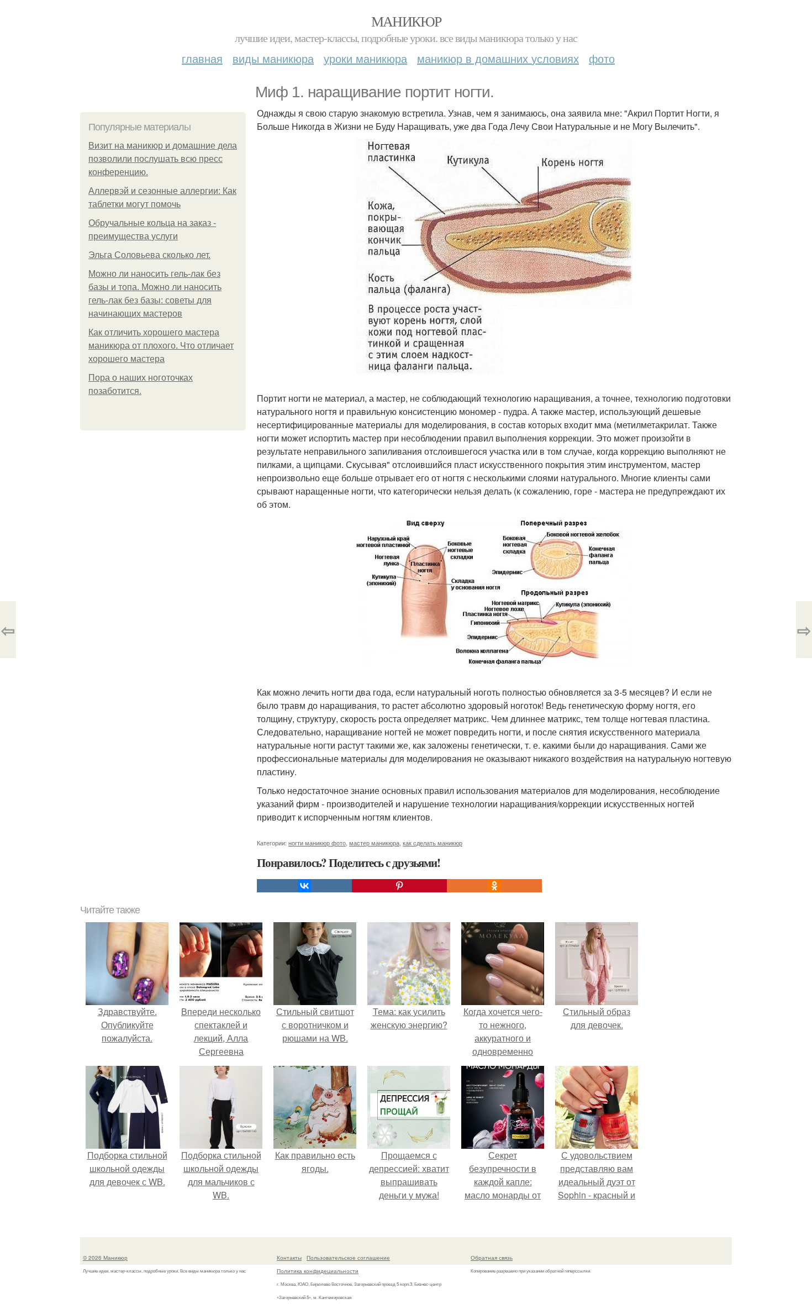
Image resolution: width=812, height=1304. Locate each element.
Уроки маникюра (365, 58)
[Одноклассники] (494, 885)
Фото (602, 58)
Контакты (289, 1257)
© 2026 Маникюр (105, 1257)
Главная (202, 58)
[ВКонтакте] (304, 885)
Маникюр (406, 21)
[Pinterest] (399, 885)
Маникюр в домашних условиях (498, 58)
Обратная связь (492, 1257)
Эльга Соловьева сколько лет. (149, 255)
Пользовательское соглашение (348, 1257)
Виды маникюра (273, 58)
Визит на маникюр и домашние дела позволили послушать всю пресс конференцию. (162, 159)
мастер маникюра (374, 842)
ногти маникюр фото (317, 842)
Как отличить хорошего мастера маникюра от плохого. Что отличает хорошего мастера (161, 346)
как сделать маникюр (432, 842)
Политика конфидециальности (317, 1271)
